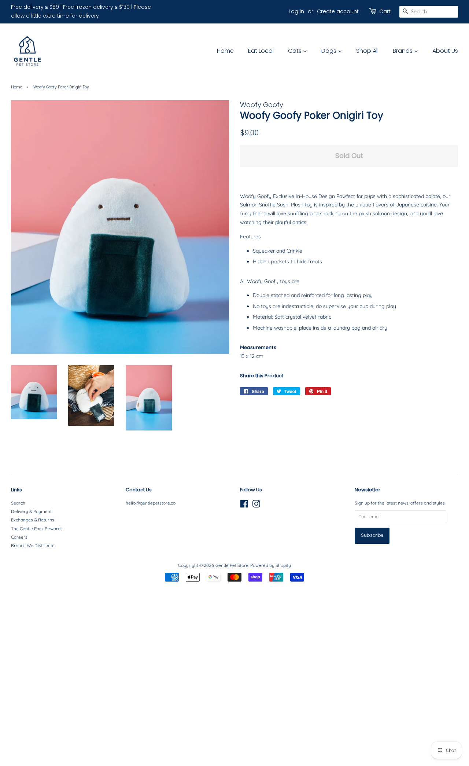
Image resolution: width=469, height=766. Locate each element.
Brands (403, 51)
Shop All (367, 51)
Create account (338, 11)
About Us (445, 51)
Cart (385, 11)
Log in (296, 11)
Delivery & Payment (31, 511)
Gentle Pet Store (231, 565)
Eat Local (261, 51)
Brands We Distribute (33, 545)
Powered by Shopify (270, 565)
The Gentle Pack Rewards (37, 528)
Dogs (329, 51)
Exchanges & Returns (32, 520)
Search (18, 503)
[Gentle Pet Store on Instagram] (256, 505)
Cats (295, 51)
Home (225, 51)
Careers (19, 537)
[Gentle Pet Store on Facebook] (244, 505)
